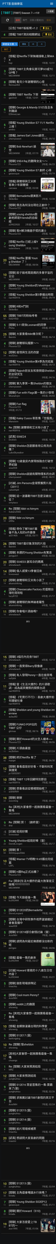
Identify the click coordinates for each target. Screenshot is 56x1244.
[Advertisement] (28, 637)
